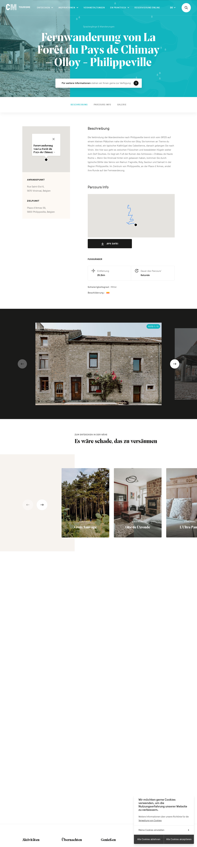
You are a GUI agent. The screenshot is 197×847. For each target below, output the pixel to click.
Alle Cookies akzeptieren (179, 839)
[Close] (53, 139)
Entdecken (43, 7)
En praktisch (118, 7)
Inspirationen (66, 7)
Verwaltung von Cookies (150, 820)
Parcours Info (102, 104)
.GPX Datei (112, 243)
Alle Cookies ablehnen (148, 839)
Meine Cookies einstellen (151, 830)
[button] (22, 364)
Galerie (122, 104)
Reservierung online (147, 7)
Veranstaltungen (94, 7)
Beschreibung (79, 104)
